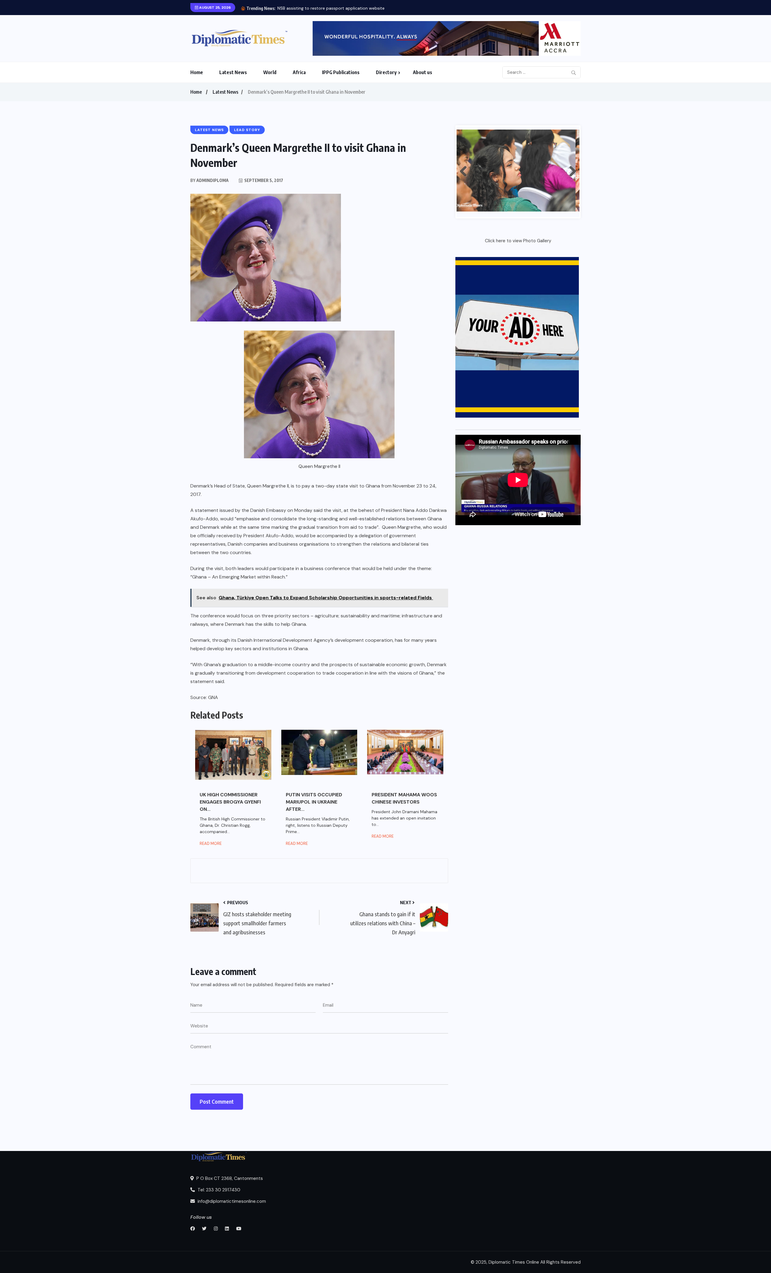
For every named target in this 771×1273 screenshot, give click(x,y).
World (269, 72)
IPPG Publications (341, 72)
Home (196, 72)
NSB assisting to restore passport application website (331, 8)
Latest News (233, 72)
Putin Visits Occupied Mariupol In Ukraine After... (314, 802)
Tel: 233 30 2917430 (218, 1190)
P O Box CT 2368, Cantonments (229, 1178)
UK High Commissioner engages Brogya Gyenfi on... (230, 802)
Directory (386, 72)
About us (422, 72)
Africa (299, 72)
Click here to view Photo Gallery (518, 241)
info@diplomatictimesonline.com (231, 1201)
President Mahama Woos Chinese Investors (404, 798)
